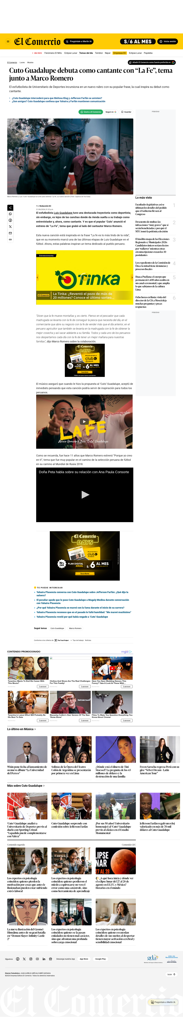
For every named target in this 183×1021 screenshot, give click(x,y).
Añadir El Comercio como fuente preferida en (151, 62)
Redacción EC (45, 206)
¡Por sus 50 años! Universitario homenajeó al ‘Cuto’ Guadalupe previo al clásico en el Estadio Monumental (113, 828)
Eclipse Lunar (70, 53)
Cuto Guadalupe (57, 628)
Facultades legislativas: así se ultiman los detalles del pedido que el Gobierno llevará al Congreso (151, 209)
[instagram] (30, 959)
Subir (169, 974)
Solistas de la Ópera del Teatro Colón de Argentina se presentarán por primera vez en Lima (71, 770)
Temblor (99, 53)
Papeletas (148, 53)
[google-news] (50, 959)
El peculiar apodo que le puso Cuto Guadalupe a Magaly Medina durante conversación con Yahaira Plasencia (83, 602)
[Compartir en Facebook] (10, 220)
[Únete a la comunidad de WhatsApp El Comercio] (91, 112)
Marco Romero (75, 628)
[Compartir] (10, 208)
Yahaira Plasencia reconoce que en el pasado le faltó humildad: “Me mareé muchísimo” (84, 612)
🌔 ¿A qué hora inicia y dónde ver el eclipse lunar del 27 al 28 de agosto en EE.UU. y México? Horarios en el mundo (114, 882)
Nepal (107, 53)
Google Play (100, 959)
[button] (85, 495)
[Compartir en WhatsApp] (10, 214)
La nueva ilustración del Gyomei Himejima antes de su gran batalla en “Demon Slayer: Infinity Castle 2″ (26, 934)
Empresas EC (119, 53)
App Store (84, 959)
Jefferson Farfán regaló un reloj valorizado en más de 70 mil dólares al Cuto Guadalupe (157, 827)
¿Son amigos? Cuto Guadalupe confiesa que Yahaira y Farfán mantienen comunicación (58, 101)
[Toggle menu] (8, 41)
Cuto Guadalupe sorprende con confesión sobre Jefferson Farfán (69, 825)
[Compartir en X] (10, 226)
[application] (84, 495)
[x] (24, 959)
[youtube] (37, 959)
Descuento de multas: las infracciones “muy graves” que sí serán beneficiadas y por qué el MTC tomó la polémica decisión (151, 226)
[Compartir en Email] (10, 233)
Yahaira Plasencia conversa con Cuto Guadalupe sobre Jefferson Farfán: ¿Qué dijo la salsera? (82, 594)
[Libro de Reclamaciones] (172, 959)
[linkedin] (44, 959)
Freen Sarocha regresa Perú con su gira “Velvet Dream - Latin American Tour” (159, 770)
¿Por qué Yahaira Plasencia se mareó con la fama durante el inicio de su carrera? (80, 607)
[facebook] (17, 959)
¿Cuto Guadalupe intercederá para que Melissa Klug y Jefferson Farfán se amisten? (57, 98)
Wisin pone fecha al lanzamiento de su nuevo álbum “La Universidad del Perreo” (27, 770)
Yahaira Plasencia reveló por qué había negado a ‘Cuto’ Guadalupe (72, 616)
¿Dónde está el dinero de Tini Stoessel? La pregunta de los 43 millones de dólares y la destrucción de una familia (113, 771)
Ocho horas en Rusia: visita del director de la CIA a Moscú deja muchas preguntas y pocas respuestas (151, 301)
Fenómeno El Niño (53, 53)
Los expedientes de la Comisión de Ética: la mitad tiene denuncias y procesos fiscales (152, 266)
